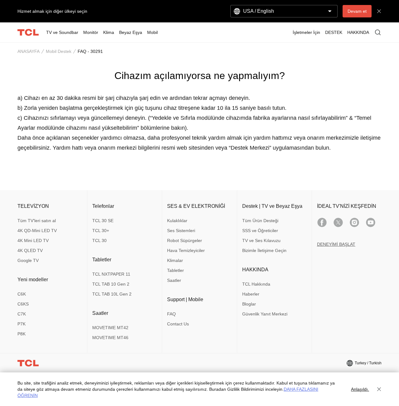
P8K (21, 333)
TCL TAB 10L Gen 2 (112, 294)
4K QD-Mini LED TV (37, 230)
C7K (21, 313)
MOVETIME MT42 (110, 327)
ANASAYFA (28, 51)
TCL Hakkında (256, 284)
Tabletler (175, 270)
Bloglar (249, 303)
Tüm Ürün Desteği (260, 220)
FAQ (171, 313)
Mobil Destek (58, 51)
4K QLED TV (30, 250)
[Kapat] (379, 389)
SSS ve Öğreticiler (260, 230)
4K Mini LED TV (33, 240)
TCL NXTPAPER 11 (111, 274)
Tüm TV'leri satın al (36, 220)
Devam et (357, 11)
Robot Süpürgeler (184, 240)
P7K (21, 323)
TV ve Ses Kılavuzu (261, 240)
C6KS (23, 303)
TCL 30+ (100, 230)
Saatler (174, 280)
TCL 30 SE (102, 220)
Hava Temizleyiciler (186, 250)
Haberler (250, 294)
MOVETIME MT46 (110, 337)
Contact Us (178, 323)
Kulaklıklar (177, 220)
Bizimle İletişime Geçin (264, 250)
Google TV (28, 260)
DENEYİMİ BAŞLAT (336, 244)
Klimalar (175, 260)
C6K (21, 294)
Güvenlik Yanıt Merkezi (264, 313)
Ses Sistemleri (181, 230)
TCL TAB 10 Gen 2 (110, 284)
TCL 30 (99, 240)
